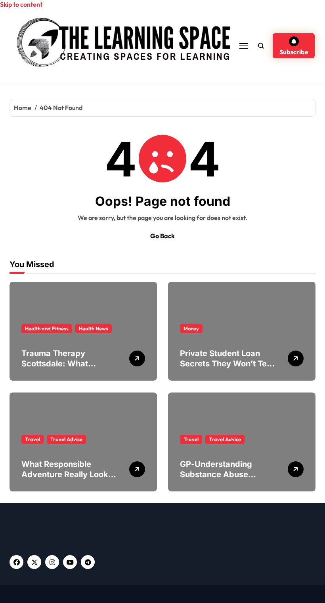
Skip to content (21, 4)
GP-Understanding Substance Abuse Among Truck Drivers (221, 474)
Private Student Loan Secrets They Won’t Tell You (225, 364)
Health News (93, 328)
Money (191, 328)
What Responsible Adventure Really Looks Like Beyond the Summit (67, 474)
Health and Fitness (47, 328)
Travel (32, 439)
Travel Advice (66, 439)
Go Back (162, 236)
